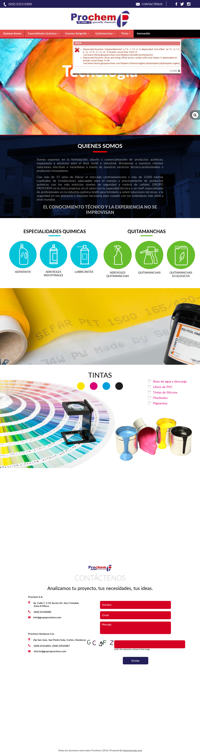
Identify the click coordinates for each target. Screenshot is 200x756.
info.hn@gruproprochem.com (50, 651)
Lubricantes (84, 272)
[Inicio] (100, 26)
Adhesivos (23, 272)
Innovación (143, 33)
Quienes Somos (12, 33)
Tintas (125, 33)
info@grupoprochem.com (47, 617)
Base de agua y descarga (170, 381)
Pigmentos (160, 403)
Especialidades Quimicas (42, 33)
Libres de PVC (162, 387)
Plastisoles (160, 398)
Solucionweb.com (132, 750)
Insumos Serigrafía (76, 33)
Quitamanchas (104, 33)
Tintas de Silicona (165, 392)
